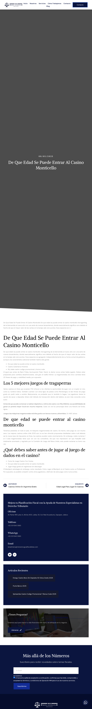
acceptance (17, 675)
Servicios (42, 3)
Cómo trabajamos (54, 3)
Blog (48, 6)
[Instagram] (15, 555)
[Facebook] (10, 555)
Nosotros (33, 3)
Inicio (25, 3)
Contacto (67, 3)
